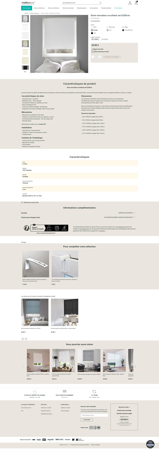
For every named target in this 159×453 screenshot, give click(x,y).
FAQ (22, 410)
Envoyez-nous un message (124, 410)
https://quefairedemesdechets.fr (46, 233)
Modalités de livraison (46, 414)
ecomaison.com (122, 227)
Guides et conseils (65, 407)
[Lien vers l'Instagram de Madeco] (91, 427)
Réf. (92, 18)
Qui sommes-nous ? (26, 407)
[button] (79, 213)
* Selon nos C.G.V (63, 444)
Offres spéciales (65, 410)
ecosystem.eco (84, 229)
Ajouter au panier (112, 57)
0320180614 (124, 419)
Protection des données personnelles (79, 444)
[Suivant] (135, 366)
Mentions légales (95, 444)
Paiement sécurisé (45, 410)
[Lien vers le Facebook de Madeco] (95, 427)
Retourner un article (46, 407)
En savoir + (102, 231)
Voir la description (95, 21)
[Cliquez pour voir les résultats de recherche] (100, 2)
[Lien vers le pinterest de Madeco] (99, 427)
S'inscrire (86, 419)
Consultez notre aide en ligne (124, 413)
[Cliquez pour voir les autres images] (25, 71)
